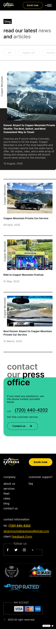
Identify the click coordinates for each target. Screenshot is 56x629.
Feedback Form (22, 536)
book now (33, 5)
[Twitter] (16, 549)
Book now (40, 462)
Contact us (18, 426)
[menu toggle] (48, 5)
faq (31, 483)
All (9, 52)
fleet (6, 493)
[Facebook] (7, 549)
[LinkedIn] (32, 549)
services (9, 488)
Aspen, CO (29, 52)
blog (6, 503)
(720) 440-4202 (19, 525)
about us (9, 483)
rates (6, 498)
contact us (10, 508)
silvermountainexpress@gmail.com (26, 531)
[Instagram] (24, 549)
